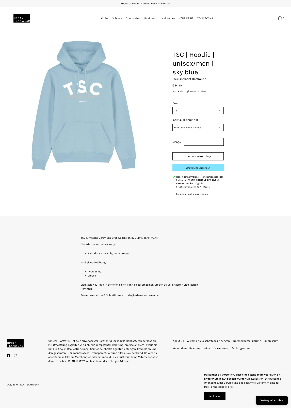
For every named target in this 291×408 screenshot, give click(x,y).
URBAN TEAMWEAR (27, 384)
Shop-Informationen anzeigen (192, 194)
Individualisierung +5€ (186, 119)
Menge (176, 141)
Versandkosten (198, 91)
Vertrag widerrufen (272, 400)
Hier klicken (214, 396)
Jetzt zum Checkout (198, 167)
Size (175, 103)
